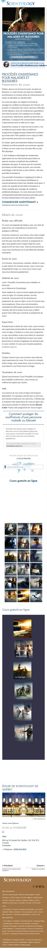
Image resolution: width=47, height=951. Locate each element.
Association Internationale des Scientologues (30, 926)
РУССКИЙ (23, 897)
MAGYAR (12, 900)
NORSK (18, 900)
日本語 (17, 897)
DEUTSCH (5, 900)
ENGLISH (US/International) (10, 894)
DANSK (37, 894)
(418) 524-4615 (20, 849)
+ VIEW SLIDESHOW (38, 819)
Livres (35, 912)
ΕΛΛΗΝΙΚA (22, 903)
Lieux (38, 914)
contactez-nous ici (9, 347)
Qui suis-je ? (9, 914)
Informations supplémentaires (22, 914)
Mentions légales (25, 944)
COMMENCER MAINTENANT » (23, 57)
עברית (12, 897)
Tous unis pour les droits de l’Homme (17, 931)
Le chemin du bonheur (20, 928)
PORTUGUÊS (36, 903)
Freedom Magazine (7, 928)
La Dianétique (16, 921)
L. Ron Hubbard (6, 909)
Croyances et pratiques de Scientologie (23, 909)
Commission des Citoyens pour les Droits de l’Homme (25, 933)
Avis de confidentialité (21, 942)
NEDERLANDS (38, 897)
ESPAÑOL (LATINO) (34, 900)
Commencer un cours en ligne (21, 923)
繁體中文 (29, 897)
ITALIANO (28, 903)
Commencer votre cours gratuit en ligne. (15, 205)
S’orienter (6, 845)
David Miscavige (7, 923)
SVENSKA (24, 900)
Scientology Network (26, 921)
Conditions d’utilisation (14, 944)
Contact (33, 914)
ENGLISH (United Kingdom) (26, 894)
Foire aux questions (26, 912)
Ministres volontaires (14, 912)
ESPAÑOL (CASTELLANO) (9, 903)
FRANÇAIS (5, 897)
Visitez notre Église (10, 823)
